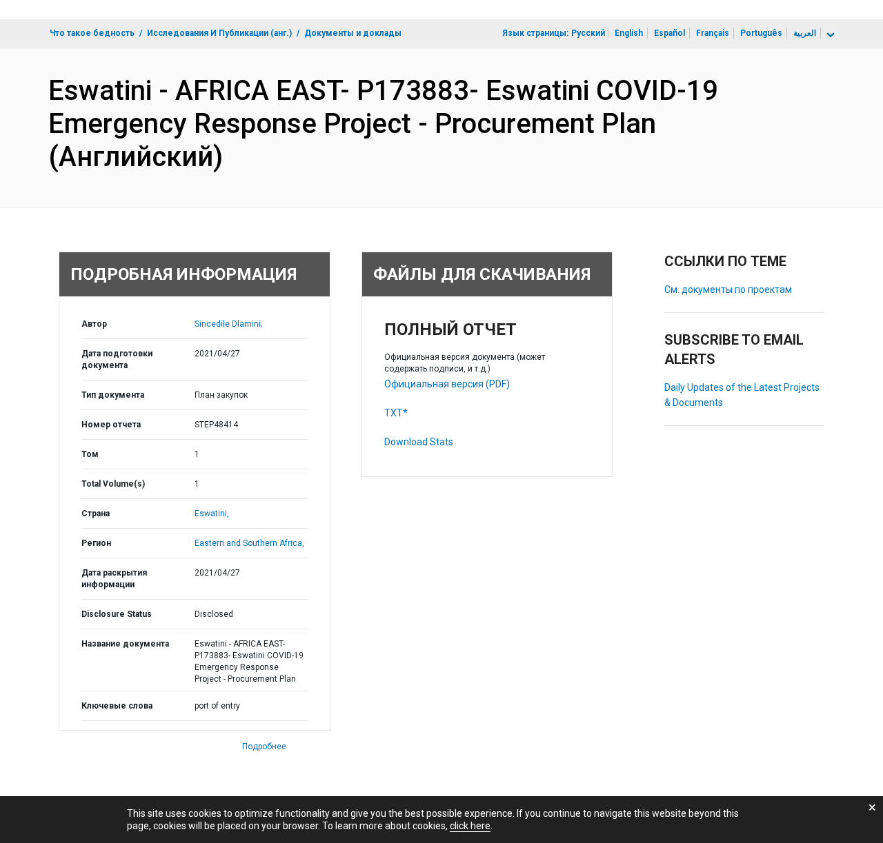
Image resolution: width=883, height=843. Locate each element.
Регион (96, 543)
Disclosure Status (116, 614)
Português (761, 33)
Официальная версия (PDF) (447, 383)
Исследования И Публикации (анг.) (219, 33)
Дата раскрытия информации (114, 578)
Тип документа (112, 395)
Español (669, 33)
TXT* (396, 412)
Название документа (125, 644)
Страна (95, 513)
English (629, 33)
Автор (94, 324)
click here (470, 825)
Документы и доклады (352, 33)
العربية (804, 33)
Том (90, 454)
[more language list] (829, 35)
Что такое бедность (92, 33)
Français (712, 33)
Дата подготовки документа (116, 359)
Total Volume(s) (113, 484)
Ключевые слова (116, 706)
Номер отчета (111, 424)
